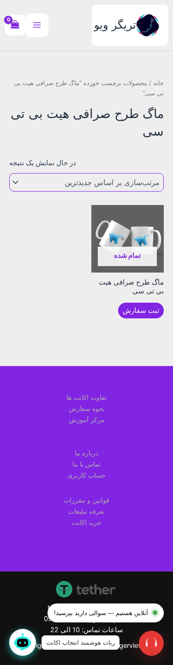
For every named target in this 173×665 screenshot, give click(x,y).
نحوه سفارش (87, 408)
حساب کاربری (86, 475)
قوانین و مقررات (86, 500)
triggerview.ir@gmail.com (87, 607)
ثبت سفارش (141, 310)
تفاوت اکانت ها (86, 397)
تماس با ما (86, 464)
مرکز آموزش (87, 419)
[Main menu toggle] (37, 25)
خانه (158, 83)
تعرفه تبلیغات (86, 511)
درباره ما (86, 453)
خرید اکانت (86, 522)
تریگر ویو (115, 24)
